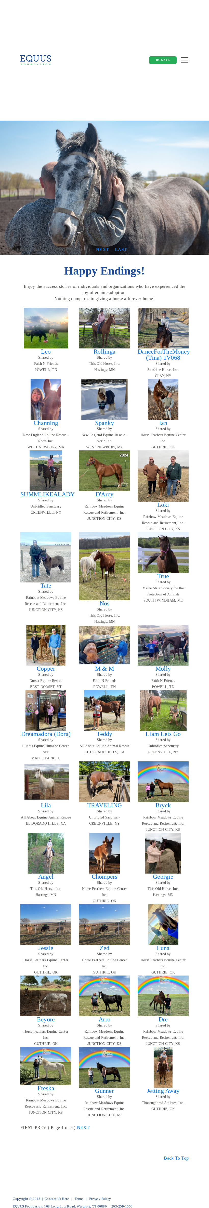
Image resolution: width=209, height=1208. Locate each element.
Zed (105, 948)
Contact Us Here (57, 1199)
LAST (121, 249)
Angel (46, 876)
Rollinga (104, 351)
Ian (163, 423)
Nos (105, 603)
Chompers (104, 876)
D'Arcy (105, 494)
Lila (46, 805)
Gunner (104, 1090)
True (163, 576)
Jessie (45, 948)
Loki (163, 504)
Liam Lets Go (163, 734)
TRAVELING (104, 805)
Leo (46, 351)
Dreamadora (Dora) (46, 734)
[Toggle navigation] (184, 60)
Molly (163, 668)
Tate (46, 585)
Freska (45, 1088)
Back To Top (176, 1158)
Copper (46, 668)
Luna (163, 948)
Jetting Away (163, 1090)
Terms (79, 1199)
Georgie (163, 876)
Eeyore (46, 1019)
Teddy (104, 734)
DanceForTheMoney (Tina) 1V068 (164, 354)
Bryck (163, 805)
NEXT (102, 249)
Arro (104, 1019)
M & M (104, 668)
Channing (46, 423)
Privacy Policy (100, 1199)
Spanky (104, 423)
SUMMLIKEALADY (47, 494)
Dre (163, 1019)
